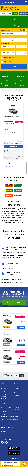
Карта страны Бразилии (4, 397)
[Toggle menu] (26, 2)
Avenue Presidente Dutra (8, 167)
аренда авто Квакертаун (7, 427)
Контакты (3, 388)
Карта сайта (4, 391)
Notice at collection (7, 465)
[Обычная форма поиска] (24, 30)
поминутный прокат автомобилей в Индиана (12, 414)
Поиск (14, 67)
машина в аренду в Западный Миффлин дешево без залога (13, 410)
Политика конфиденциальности (19, 396)
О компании (4, 385)
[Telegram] (6, 442)
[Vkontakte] (2, 442)
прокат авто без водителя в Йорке (9, 419)
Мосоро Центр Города (8, 151)
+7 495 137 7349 (14, 303)
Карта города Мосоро (6, 400)
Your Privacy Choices (12, 462)
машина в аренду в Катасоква (8, 424)
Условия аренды (18, 385)
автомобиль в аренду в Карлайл (9, 422)
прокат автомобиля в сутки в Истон (10, 416)
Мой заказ (3, 433)
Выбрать (13, 146)
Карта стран (4, 394)
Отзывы (3, 403)
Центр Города (6, 169)
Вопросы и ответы (18, 392)
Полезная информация (17, 389)
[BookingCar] (8, 2)
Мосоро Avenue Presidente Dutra (9, 122)
